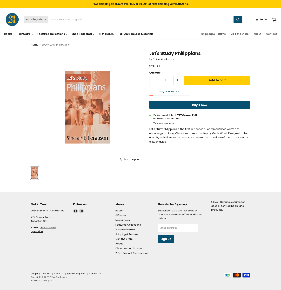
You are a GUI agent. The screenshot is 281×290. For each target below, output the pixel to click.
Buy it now (199, 105)
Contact (271, 34)
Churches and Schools (128, 248)
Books (8, 34)
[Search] (238, 19)
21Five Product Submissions (131, 253)
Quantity (155, 72)
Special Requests (76, 273)
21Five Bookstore (163, 59)
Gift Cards (106, 34)
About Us (59, 273)
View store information (163, 123)
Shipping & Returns (213, 34)
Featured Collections (51, 34)
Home (34, 44)
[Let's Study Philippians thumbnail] (34, 173)
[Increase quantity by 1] (178, 80)
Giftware (25, 34)
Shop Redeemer (82, 34)
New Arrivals (122, 220)
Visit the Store (240, 34)
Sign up (166, 239)
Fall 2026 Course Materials (136, 34)
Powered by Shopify (41, 280)
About (257, 34)
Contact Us (57, 210)
